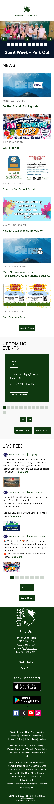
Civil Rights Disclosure (30, 735)
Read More (22, 472)
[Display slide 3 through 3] (12, 407)
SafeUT (25, 668)
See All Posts (27, 598)
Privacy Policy (15, 739)
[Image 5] (24, 44)
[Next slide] (31, 587)
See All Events (43, 430)
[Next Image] (49, 39)
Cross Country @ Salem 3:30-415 (24, 375)
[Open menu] (6, 10)
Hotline (42, 739)
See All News (27, 328)
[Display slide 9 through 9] (37, 407)
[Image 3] (16, 44)
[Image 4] (20, 44)
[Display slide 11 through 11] (46, 407)
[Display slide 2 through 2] (8, 407)
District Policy (16, 732)
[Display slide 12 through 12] (4, 412)
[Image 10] (45, 44)
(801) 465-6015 (29, 648)
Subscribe (22, 430)
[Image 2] (12, 44)
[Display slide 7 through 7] (29, 407)
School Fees (30, 739)
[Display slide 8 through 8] (33, 407)
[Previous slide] (23, 587)
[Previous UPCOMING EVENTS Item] (23, 419)
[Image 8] (37, 44)
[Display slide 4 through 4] (16, 407)
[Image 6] (29, 44)
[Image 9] (41, 44)
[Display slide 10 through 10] (42, 407)
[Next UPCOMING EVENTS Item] (29, 419)
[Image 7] (33, 44)
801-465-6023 (28, 652)
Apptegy (32, 800)
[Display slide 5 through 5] (21, 407)
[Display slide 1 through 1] (4, 407)
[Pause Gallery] (27, 39)
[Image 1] (8, 44)
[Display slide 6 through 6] (25, 407)
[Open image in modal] (11, 482)
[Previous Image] (4, 39)
